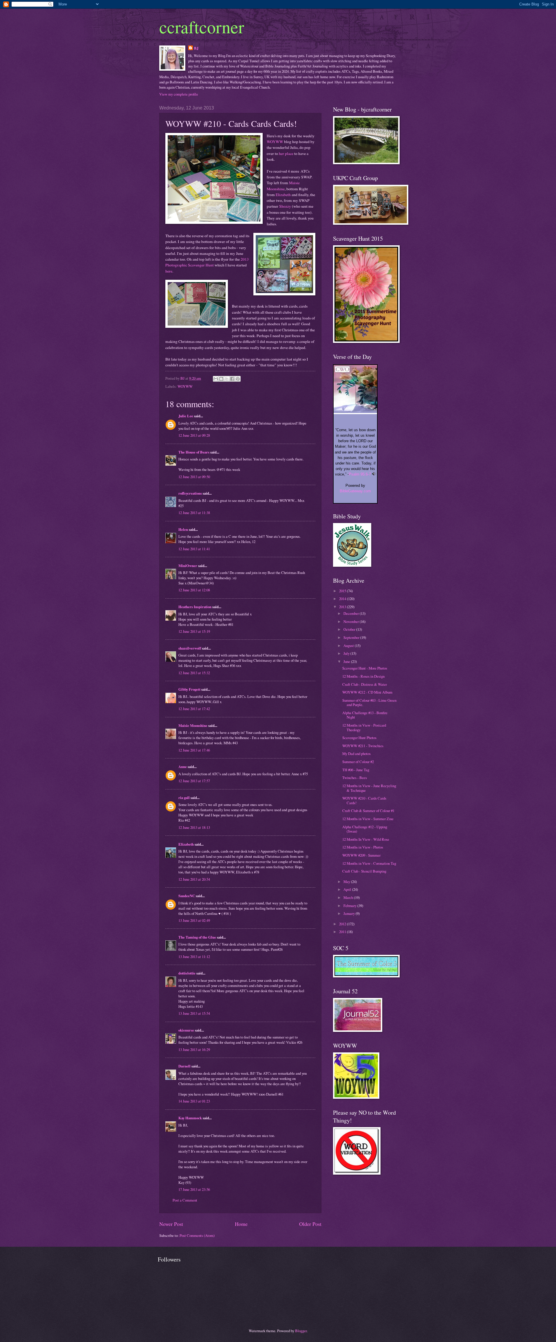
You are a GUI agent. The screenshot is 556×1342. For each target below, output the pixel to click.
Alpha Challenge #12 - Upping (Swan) (364, 829)
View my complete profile (178, 94)
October (349, 629)
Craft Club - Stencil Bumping (364, 871)
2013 (343, 606)
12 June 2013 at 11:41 (194, 548)
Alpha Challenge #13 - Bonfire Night (364, 715)
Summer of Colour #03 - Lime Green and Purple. (369, 702)
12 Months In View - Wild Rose (365, 839)
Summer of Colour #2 (358, 761)
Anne (182, 766)
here (168, 271)
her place (286, 153)
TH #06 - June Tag (355, 769)
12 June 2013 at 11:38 (194, 512)
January (349, 913)
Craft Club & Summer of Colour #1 (368, 810)
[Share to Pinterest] (238, 379)
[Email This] (216, 379)
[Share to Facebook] (232, 379)
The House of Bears (193, 452)
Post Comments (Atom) (197, 1235)
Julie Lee (185, 415)
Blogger (301, 1330)
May (347, 881)
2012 (343, 923)
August (349, 645)
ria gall (184, 797)
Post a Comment (185, 1200)
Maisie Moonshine (192, 725)
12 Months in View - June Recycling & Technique (369, 788)
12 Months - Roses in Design (363, 676)
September (351, 637)
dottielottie (186, 973)
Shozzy (285, 206)
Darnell (184, 1066)
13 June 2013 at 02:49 (194, 920)
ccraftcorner (201, 26)
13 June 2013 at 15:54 (194, 1013)
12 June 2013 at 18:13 (194, 827)
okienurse (186, 1030)
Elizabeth (283, 194)
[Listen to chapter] (374, 474)
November (351, 621)
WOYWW (275, 141)
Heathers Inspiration (194, 606)
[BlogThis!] (221, 379)
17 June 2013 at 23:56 (194, 1189)
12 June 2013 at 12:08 (194, 590)
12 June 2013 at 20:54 (194, 879)
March (348, 897)
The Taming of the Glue (197, 937)
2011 (343, 931)
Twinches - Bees (354, 777)
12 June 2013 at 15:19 (194, 631)
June (347, 661)
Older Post (310, 1223)
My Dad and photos (356, 753)
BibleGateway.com (355, 491)
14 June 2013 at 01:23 (194, 1101)
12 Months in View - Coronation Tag (369, 863)
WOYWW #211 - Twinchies (362, 745)
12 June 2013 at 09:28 (194, 435)
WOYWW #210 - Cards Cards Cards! (364, 800)
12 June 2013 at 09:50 (194, 476)
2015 (343, 590)
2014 (343, 598)
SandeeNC (186, 895)
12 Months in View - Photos (362, 847)
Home (241, 1223)
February (350, 905)
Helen (183, 529)
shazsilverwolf (189, 648)
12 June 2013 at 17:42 (194, 708)
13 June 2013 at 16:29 (194, 1049)
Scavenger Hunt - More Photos (364, 668)
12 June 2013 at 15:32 (194, 672)
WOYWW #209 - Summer (361, 855)
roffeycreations (190, 493)
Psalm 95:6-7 (360, 474)
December (351, 613)
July (346, 653)
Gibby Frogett (189, 689)
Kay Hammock (190, 1117)
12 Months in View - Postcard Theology (364, 727)
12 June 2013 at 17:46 (194, 750)
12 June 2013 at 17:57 (194, 780)
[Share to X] (227, 379)
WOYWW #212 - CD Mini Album (367, 692)
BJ (196, 48)
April (347, 889)
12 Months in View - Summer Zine (368, 818)
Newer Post (171, 1223)
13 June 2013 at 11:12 (194, 956)
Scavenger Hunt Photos (359, 737)
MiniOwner (187, 565)
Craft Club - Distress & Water (364, 684)
